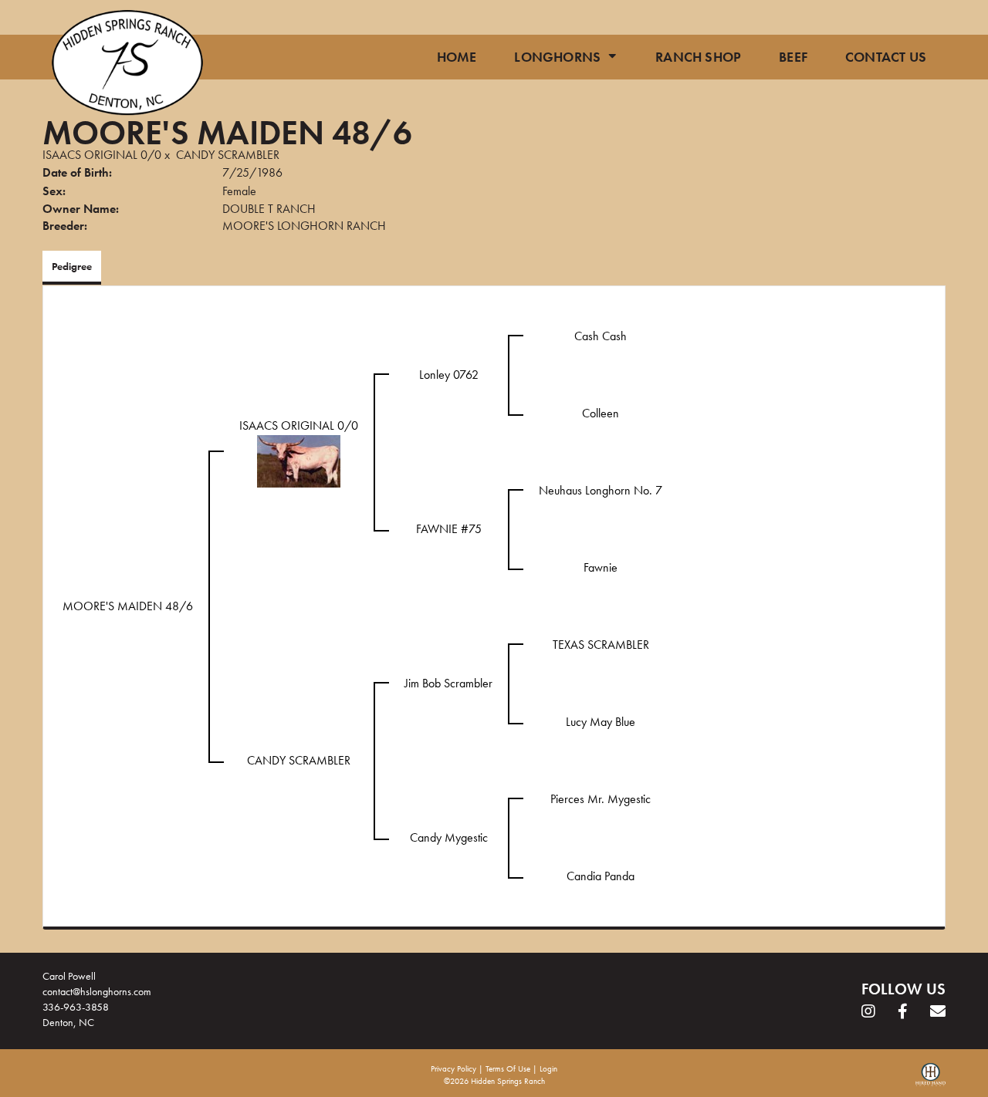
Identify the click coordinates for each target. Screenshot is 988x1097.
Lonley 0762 (449, 374)
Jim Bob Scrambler (448, 683)
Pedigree (72, 266)
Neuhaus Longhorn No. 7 (600, 490)
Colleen (600, 413)
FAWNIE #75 (449, 529)
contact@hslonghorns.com (96, 991)
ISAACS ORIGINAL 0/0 (101, 155)
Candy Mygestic (449, 837)
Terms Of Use (508, 1068)
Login (548, 1068)
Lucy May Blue (600, 722)
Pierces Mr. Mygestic (600, 799)
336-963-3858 (75, 1007)
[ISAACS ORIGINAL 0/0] (298, 459)
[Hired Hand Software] (930, 1080)
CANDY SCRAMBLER (227, 155)
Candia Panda (600, 876)
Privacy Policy (453, 1068)
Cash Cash (600, 336)
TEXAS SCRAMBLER (601, 644)
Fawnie (601, 567)
